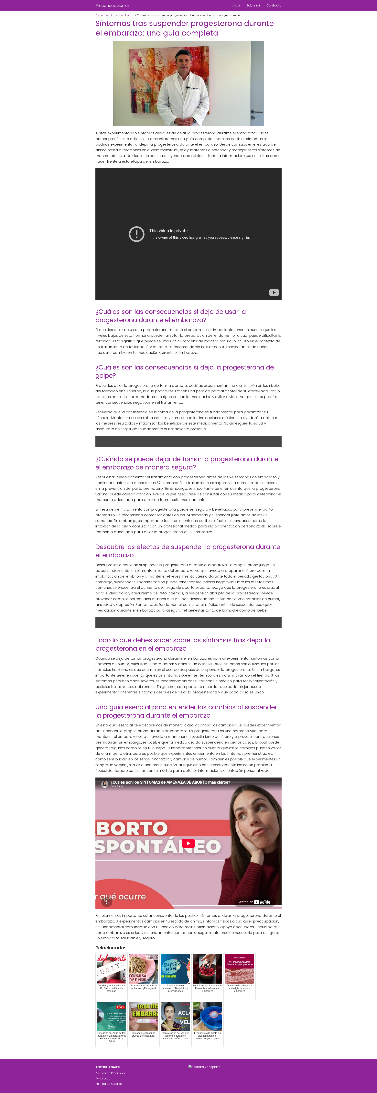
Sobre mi (253, 5)
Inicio (236, 5)
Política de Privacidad (110, 1073)
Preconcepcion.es (112, 5)
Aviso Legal (103, 1078)
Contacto (274, 5)
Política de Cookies (109, 1084)
